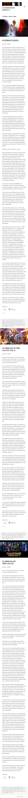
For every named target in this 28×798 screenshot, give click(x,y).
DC (22, 321)
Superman (19, 325)
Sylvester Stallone (15, 537)
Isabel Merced (12, 322)
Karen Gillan (19, 534)
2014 (12, 787)
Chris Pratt (4, 534)
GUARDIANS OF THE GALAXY (9, 562)
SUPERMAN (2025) (10, 40)
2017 (11, 533)
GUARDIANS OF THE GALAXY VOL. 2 (11, 349)
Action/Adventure (15, 533)
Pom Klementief (7, 325)
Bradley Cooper (12, 321)
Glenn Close (23, 788)
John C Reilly (9, 790)
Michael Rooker (8, 323)
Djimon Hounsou (18, 788)
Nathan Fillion (18, 323)
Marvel (9, 535)
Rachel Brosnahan (14, 325)
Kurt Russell (24, 534)
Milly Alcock (13, 323)
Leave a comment (10, 326)
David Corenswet (18, 321)
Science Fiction (5, 537)
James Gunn (18, 322)
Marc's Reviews (5, 535)
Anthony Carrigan (5, 321)
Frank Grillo (8, 322)
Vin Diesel (20, 537)
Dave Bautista (8, 534)
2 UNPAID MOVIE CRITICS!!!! (8, 9)
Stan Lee (9, 537)
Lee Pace (18, 790)
